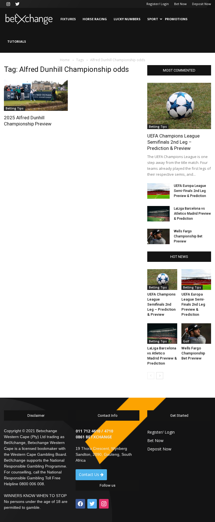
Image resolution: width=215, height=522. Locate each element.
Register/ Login (157, 4)
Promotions (176, 19)
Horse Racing (95, 19)
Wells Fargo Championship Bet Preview (188, 236)
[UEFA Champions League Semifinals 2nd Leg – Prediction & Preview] (179, 106)
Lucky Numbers (127, 19)
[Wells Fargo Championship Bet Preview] (158, 236)
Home (65, 60)
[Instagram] (8, 4)
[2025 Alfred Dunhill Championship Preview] (36, 95)
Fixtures (68, 19)
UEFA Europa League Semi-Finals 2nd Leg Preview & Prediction (190, 191)
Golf (186, 341)
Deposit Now (201, 4)
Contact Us (89, 474)
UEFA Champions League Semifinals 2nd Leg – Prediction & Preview (173, 142)
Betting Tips (15, 108)
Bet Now (180, 4)
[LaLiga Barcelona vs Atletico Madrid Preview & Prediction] (158, 213)
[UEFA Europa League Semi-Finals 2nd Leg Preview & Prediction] (158, 191)
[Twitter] (17, 4)
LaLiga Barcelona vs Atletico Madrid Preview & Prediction (192, 214)
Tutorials (16, 41)
